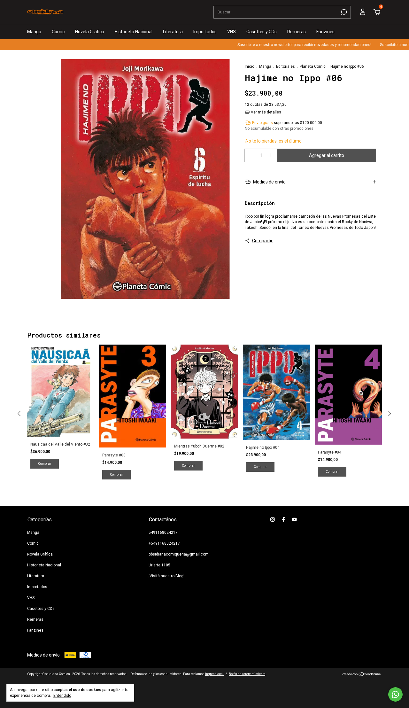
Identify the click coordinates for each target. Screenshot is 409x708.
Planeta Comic (313, 66)
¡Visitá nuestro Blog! (166, 576)
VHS (231, 31)
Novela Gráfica (89, 31)
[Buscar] (343, 12)
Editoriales (285, 66)
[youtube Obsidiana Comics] (294, 519)
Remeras (296, 31)
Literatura (173, 31)
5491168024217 (163, 532)
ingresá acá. (214, 674)
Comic (58, 31)
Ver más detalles (265, 112)
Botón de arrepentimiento (247, 674)
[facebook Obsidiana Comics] (283, 519)
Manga (34, 31)
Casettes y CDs (261, 31)
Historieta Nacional (133, 31)
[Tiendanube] (362, 674)
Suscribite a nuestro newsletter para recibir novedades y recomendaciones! (293, 45)
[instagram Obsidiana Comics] (272, 519)
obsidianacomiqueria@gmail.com (179, 554)
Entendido (62, 695)
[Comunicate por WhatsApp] (395, 694)
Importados (205, 31)
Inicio (249, 66)
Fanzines (325, 31)
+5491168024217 (164, 543)
